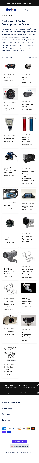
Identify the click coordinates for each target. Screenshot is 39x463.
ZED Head (8, 205)
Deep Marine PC (10, 331)
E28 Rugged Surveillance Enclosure (27, 301)
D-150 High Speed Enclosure (8, 369)
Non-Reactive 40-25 (27, 105)
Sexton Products (15, 452)
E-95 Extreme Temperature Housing (27, 239)
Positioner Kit (9, 138)
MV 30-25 (8, 77)
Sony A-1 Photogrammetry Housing (10, 170)
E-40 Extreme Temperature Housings (9, 304)
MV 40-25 (8, 106)
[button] (3, 9)
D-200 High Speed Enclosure (26, 334)
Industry (11, 15)
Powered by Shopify (27, 452)
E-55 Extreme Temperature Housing (27, 271)
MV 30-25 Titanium (26, 78)
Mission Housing (7, 238)
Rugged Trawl (27, 207)
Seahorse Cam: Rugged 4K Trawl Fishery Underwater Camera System (28, 176)
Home (6, 15)
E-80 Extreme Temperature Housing (9, 271)
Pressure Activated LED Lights (26, 139)
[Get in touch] (31, 9)
